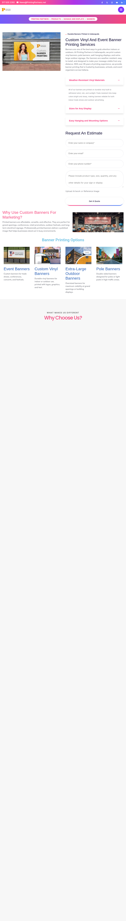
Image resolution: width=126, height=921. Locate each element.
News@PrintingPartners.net (32, 2)
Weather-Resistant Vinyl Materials (87, 80)
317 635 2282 (8, 2)
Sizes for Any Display (80, 108)
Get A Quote (94, 201)
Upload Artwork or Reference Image (82, 191)
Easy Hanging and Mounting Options (88, 120)
